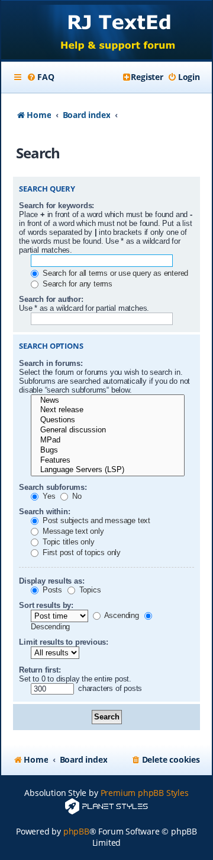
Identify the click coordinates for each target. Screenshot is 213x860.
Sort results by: (46, 605)
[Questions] (107, 420)
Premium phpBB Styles (145, 792)
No (75, 496)
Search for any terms (76, 283)
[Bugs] (107, 450)
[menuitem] (40, 77)
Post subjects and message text (95, 520)
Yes (47, 496)
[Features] (107, 461)
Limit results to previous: (63, 642)
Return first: (39, 669)
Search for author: (51, 299)
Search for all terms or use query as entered (114, 273)
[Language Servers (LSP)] (107, 470)
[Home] (106, 31)
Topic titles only (67, 541)
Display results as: (51, 580)
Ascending (120, 615)
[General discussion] (107, 430)
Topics (89, 589)
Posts (51, 589)
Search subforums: (53, 487)
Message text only (72, 531)
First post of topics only (80, 552)
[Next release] (107, 410)
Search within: (44, 511)
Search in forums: (51, 363)
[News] (107, 401)
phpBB (76, 831)
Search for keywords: (56, 205)
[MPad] (107, 440)
